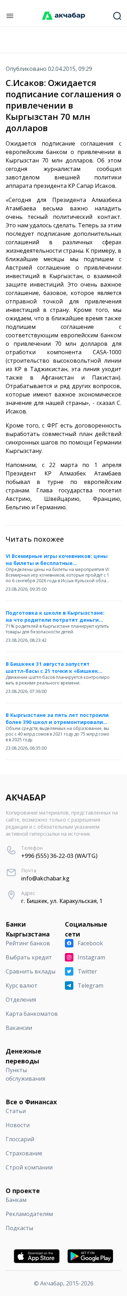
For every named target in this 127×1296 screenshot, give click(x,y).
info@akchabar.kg (45, 878)
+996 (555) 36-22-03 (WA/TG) (59, 856)
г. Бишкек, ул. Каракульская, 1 (62, 901)
